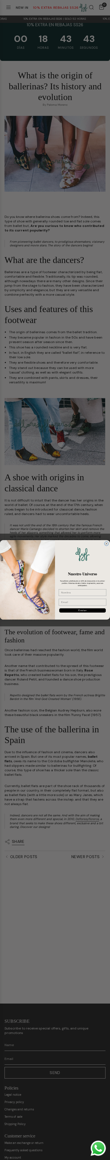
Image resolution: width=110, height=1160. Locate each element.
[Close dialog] (106, 544)
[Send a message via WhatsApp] (98, 1148)
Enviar (82, 610)
